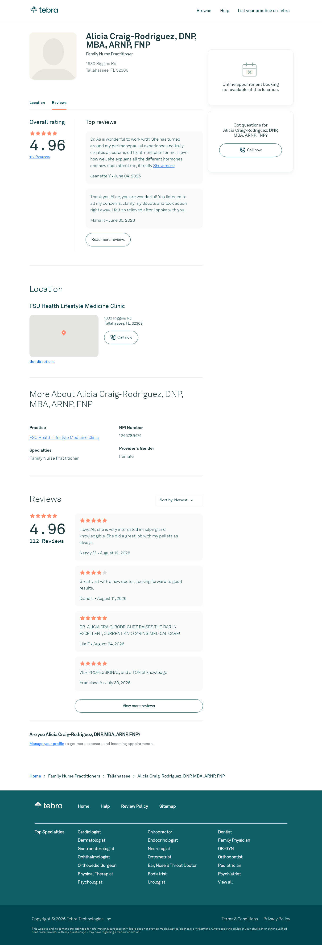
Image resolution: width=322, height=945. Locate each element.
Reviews (59, 103)
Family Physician (234, 840)
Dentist (225, 831)
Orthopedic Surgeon (97, 865)
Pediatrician (229, 865)
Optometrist (159, 856)
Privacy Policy (277, 918)
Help (224, 10)
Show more (164, 165)
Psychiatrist (229, 873)
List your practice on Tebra (264, 10)
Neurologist (159, 848)
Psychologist (90, 882)
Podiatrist (157, 873)
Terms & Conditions (240, 918)
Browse (204, 10)
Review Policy (134, 806)
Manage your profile (46, 743)
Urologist (156, 882)
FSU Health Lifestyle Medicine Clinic (64, 437)
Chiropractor (160, 831)
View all (225, 882)
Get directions (41, 361)
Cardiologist (89, 831)
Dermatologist (91, 840)
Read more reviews (108, 239)
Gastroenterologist (96, 848)
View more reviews (139, 706)
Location (37, 103)
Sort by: (174, 500)
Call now (254, 150)
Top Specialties (49, 831)
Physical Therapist (95, 873)
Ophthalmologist (94, 856)
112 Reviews (39, 157)
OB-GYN (226, 848)
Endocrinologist (163, 840)
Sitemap (167, 806)
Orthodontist (230, 856)
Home (35, 775)
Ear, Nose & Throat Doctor (172, 865)
